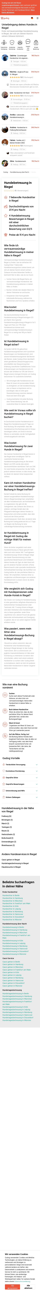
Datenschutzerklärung (22, 1281)
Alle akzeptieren (12, 1287)
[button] (20, 764)
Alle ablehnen (28, 1286)
